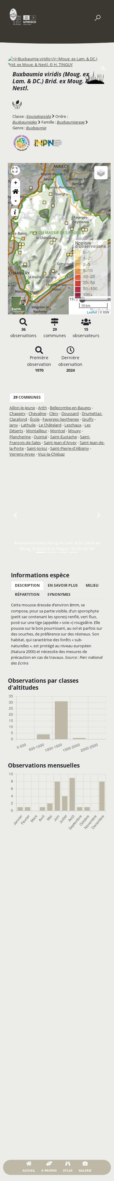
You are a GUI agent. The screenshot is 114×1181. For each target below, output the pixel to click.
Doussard (70, 413)
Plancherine (20, 437)
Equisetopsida (38, 116)
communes (27, 397)
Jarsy (13, 425)
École (35, 419)
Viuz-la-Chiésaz (51, 454)
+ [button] (15, 182)
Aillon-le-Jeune (22, 407)
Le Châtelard (50, 425)
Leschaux (72, 425)
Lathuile (28, 425)
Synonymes (59, 594)
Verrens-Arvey (22, 454)
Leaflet (92, 312)
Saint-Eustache (63, 437)
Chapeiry (17, 413)
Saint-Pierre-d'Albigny (69, 448)
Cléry (53, 413)
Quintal (40, 437)
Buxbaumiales (24, 122)
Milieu (92, 585)
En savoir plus (63, 585)
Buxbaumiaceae (71, 122)
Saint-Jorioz (37, 448)
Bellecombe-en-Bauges (70, 407)
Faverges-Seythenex (61, 419)
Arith (42, 407)
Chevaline (37, 413)
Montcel (57, 430)
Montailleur (36, 430)
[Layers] (101, 172)
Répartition (27, 594)
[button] (15, 191)
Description (27, 585)
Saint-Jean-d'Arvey (60, 442)
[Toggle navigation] (97, 16)
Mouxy (74, 430)
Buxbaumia (36, 128)
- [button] (15, 200)
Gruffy (88, 419)
